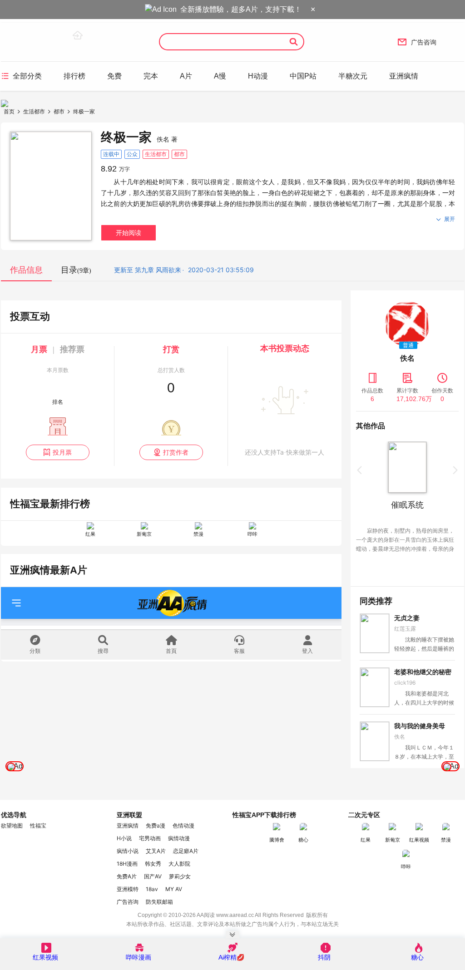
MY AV (173, 889)
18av (152, 889)
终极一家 (84, 111)
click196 (405, 682)
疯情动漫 (179, 838)
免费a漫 (155, 825)
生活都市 (34, 111)
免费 (114, 76)
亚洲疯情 (403, 76)
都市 (59, 111)
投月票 (57, 452)
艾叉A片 (156, 851)
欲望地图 (12, 825)
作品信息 (26, 269)
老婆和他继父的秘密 (422, 672)
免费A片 (127, 876)
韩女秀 (153, 863)
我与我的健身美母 (419, 726)
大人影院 (179, 863)
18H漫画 (127, 863)
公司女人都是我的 (422, 504)
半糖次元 (352, 76)
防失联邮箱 (159, 901)
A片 (186, 76)
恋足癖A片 (185, 851)
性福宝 (38, 825)
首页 (9, 111)
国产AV (153, 876)
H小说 (124, 838)
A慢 (220, 76)
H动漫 (258, 76)
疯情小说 (128, 851)
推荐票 (72, 349)
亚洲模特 (128, 889)
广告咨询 (416, 42)
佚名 (399, 736)
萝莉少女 (180, 876)
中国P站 (303, 76)
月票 (39, 349)
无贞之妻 (407, 618)
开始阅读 (128, 232)
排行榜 (74, 76)
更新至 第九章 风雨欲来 (147, 270)
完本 (150, 76)
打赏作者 (170, 452)
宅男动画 (150, 838)
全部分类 (21, 76)
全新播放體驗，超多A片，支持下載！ (241, 9)
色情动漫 (183, 825)
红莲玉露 (405, 628)
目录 (76, 269)
